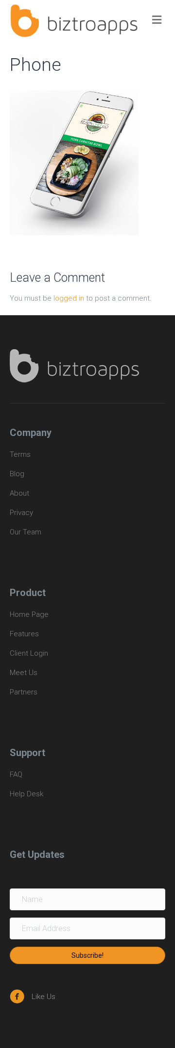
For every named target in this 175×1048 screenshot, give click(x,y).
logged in (68, 298)
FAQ (16, 774)
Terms (21, 454)
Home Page (29, 614)
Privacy (21, 512)
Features (24, 633)
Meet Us (23, 672)
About (19, 493)
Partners (23, 692)
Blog (17, 473)
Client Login (29, 653)
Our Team (25, 532)
